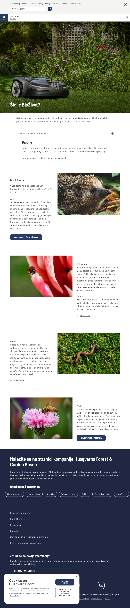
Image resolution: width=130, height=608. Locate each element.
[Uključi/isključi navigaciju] (127, 18)
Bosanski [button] (13, 19)
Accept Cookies (64, 582)
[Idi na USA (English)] (50, 9)
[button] (17, 502)
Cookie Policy (15, 596)
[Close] (77, 577)
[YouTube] (101, 585)
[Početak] (4, 18)
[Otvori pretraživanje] (120, 18)
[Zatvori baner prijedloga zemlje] (125, 5)
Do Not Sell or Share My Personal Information (65, 592)
